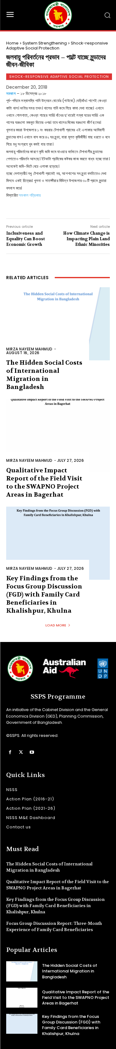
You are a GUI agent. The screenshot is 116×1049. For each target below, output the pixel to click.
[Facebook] (10, 752)
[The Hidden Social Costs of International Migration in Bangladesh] (58, 323)
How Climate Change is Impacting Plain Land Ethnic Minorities (86, 239)
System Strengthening (45, 43)
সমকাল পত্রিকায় (30, 195)
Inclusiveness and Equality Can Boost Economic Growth (25, 239)
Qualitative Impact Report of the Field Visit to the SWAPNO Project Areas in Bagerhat (44, 482)
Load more (55, 625)
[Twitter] (21, 752)
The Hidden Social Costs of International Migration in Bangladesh (69, 971)
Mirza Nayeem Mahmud (29, 349)
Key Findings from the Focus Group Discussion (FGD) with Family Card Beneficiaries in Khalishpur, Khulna (44, 594)
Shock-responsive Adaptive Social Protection (57, 45)
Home (12, 43)
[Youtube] (32, 752)
